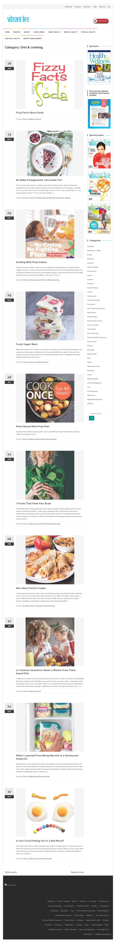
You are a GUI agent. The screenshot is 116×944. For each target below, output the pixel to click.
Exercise (16, 32)
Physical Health (88, 32)
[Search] (91, 418)
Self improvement (93, 366)
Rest (89, 358)
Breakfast (26, 606)
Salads (89, 362)
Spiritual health (12, 38)
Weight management (32, 38)
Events (89, 275)
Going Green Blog (93, 300)
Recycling (90, 350)
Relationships (92, 354)
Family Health (54, 32)
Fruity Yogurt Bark (26, 344)
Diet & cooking (28, 119)
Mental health (70, 32)
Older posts (11, 872)
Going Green (39, 32)
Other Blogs (91, 329)
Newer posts (77, 872)
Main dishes (46, 439)
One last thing (92, 325)
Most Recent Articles (56, 198)
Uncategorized (92, 391)
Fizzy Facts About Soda (30, 112)
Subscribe (68, 7)
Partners (78, 7)
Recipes (27, 32)
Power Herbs (92, 341)
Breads (89, 255)
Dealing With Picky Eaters (31, 262)
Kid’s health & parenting (86, 911)
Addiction (90, 246)
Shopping (90, 370)
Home (7, 32)
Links (95, 7)
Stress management (94, 383)
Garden (90, 292)
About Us (102, 7)
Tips (88, 387)
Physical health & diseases (51, 524)
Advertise (86, 7)
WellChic (90, 403)
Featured (37, 119)
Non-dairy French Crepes (31, 588)
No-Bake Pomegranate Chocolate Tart (39, 180)
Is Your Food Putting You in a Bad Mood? (40, 840)
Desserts (26, 198)
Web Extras (91, 395)
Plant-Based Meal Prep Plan (32, 426)
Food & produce (93, 288)
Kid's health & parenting (50, 280)
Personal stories (93, 333)
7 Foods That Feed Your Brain (33, 503)
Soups (89, 375)
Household (91, 304)
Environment (91, 271)
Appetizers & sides (94, 250)
